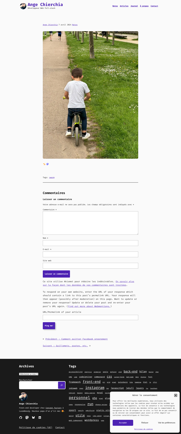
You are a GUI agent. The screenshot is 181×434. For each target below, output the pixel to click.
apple (105, 372)
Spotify (81, 410)
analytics (88, 372)
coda (75, 377)
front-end (92, 381)
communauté (99, 377)
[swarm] (44, 164)
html (145, 382)
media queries (90, 393)
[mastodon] (47, 164)
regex (71, 404)
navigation (109, 393)
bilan (143, 371)
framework (75, 381)
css (109, 376)
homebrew (138, 382)
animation (97, 372)
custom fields (119, 377)
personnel (79, 397)
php (94, 398)
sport (72, 410)
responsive (80, 404)
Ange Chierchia (45, 4)
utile (80, 415)
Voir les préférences (166, 423)
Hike (131, 382)
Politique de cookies (143, 429)
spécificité (90, 410)
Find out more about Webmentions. (89, 306)
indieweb (73, 388)
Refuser (144, 423)
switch (71, 416)
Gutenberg (123, 382)
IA (150, 382)
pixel (101, 398)
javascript (117, 388)
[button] (175, 395)
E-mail (47, 249)
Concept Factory (53, 408)
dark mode (129, 377)
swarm (51, 177)
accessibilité (76, 372)
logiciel (72, 393)
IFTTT (155, 382)
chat (157, 372)
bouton (151, 372)
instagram (94, 387)
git (104, 382)
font (150, 377)
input (81, 388)
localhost (153, 388)
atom (120, 372)
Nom (45, 238)
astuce (113, 372)
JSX (147, 388)
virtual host (108, 416)
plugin (109, 398)
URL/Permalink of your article (62, 312)
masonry (80, 393)
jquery (140, 388)
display (143, 377)
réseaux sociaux (101, 404)
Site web (47, 260)
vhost (89, 416)
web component (76, 420)
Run (90, 404)
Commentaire (50, 209)
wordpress (92, 420)
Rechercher (25, 380)
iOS (107, 388)
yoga (102, 420)
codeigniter (85, 376)
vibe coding (97, 416)
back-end (130, 371)
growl (114, 382)
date (137, 377)
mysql (100, 392)
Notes (75, 25)
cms (70, 377)
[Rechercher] (61, 385)
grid (108, 382)
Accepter (123, 423)
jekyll (130, 388)
